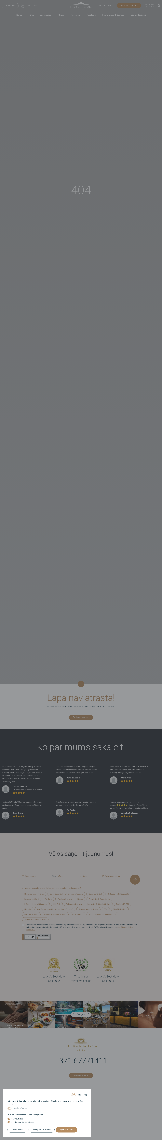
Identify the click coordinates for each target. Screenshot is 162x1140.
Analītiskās (18, 1118)
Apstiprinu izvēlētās (42, 1129)
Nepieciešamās (20, 1108)
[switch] (9, 1119)
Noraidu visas (17, 1129)
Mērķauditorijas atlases (23, 1122)
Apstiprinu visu (66, 1129)
